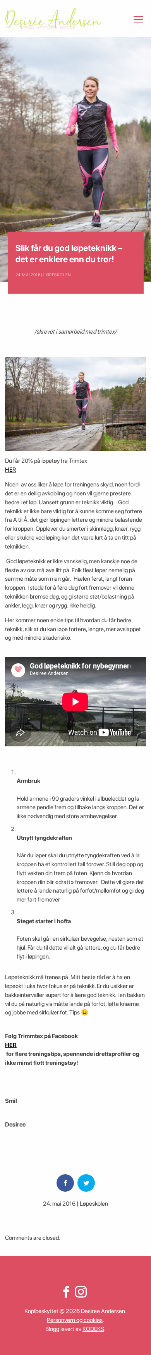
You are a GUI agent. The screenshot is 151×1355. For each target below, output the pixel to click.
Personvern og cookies (75, 1320)
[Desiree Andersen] (53, 18)
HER (10, 469)
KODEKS (93, 1329)
